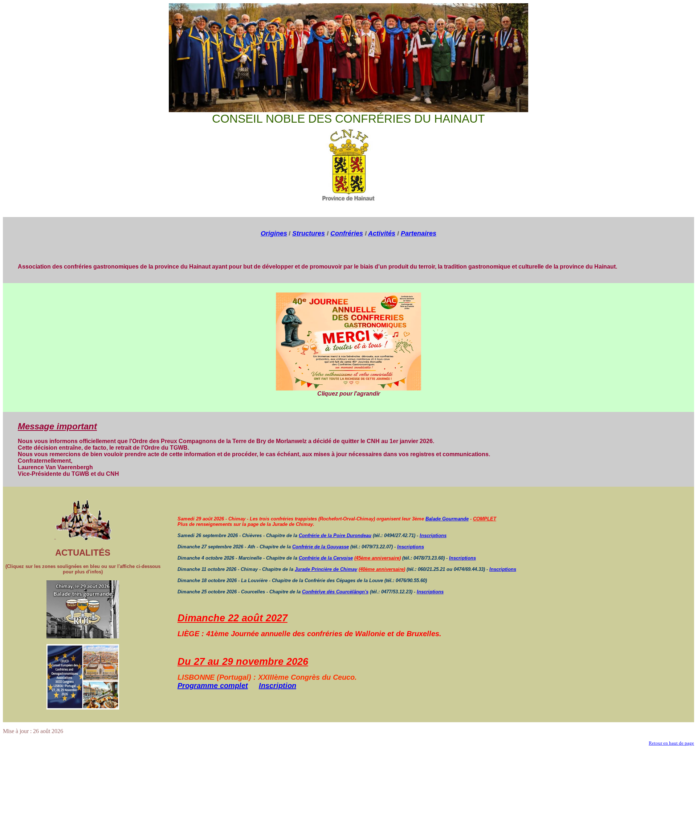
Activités (381, 233)
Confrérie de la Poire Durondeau (335, 535)
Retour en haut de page (671, 743)
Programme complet (213, 686)
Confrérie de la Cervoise (326, 558)
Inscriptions (433, 535)
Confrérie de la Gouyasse (320, 546)
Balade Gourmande (447, 519)
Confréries (346, 233)
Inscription (277, 686)
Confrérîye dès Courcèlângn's (335, 591)
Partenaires (418, 233)
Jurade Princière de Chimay (326, 569)
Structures (308, 233)
